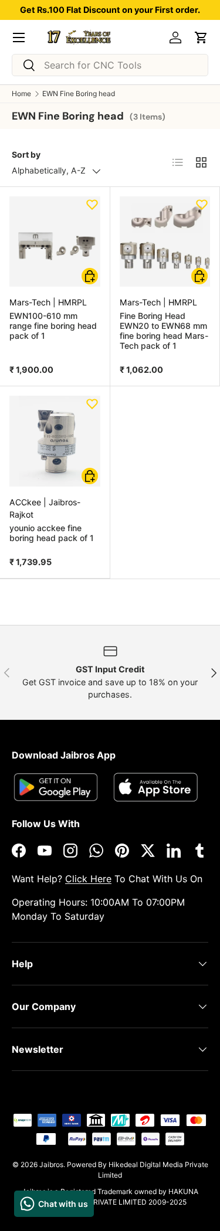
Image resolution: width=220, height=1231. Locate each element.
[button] (201, 37)
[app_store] (56, 786)
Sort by (26, 154)
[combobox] (110, 65)
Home (21, 93)
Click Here (88, 879)
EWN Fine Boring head (78, 93)
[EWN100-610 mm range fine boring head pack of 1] (54, 241)
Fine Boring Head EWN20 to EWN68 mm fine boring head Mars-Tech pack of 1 (164, 331)
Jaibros (51, 1164)
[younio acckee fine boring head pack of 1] (54, 441)
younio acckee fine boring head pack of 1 (51, 533)
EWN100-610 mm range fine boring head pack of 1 (53, 326)
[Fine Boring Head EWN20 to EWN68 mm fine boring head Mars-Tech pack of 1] (165, 241)
